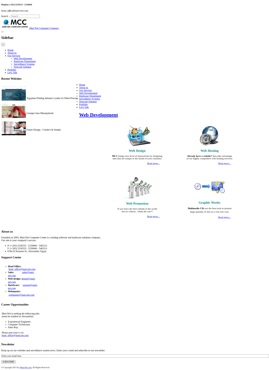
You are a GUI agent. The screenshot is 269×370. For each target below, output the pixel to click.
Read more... (153, 163)
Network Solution (22, 67)
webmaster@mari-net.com (21, 295)
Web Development (23, 58)
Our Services (13, 55)
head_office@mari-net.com (22, 269)
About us (12, 53)
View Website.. (33, 101)
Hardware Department (25, 61)
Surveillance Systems (24, 64)
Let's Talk (12, 72)
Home (10, 50)
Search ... (5, 16)
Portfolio (11, 69)
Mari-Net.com (26, 367)
